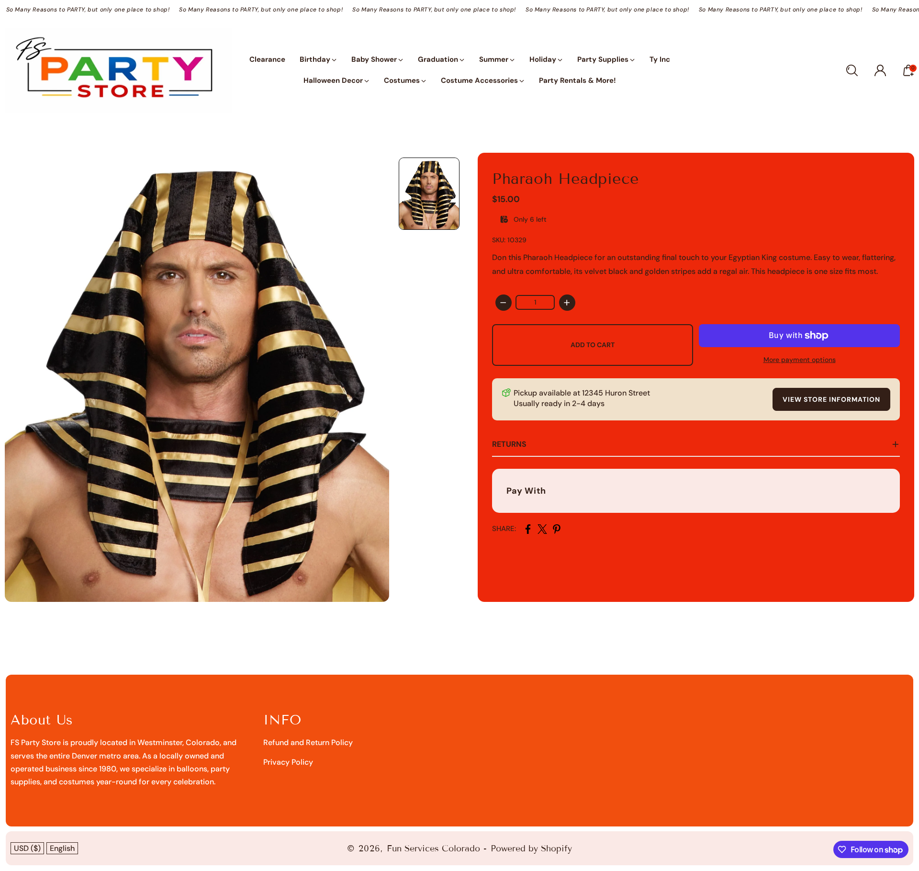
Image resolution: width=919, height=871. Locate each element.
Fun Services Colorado (433, 848)
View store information (831, 399)
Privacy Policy (288, 762)
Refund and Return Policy (308, 742)
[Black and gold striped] (197, 377)
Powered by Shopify (531, 848)
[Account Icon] (880, 70)
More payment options (799, 359)
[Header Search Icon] (852, 70)
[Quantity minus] (503, 302)
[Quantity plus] (567, 302)
